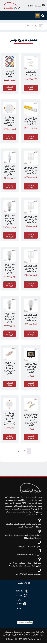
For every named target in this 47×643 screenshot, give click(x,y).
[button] (43, 16)
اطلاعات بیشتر (31, 88)
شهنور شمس (8, 635)
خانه (35, 26)
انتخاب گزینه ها (30, 137)
